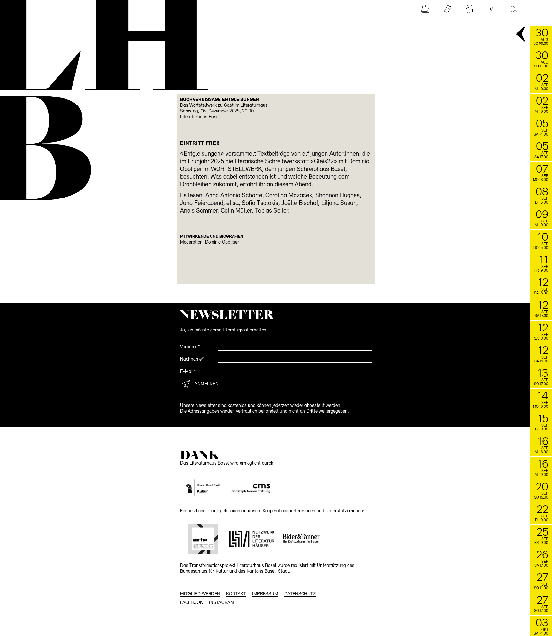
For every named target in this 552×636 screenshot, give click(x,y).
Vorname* (190, 347)
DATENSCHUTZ (300, 594)
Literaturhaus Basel (200, 117)
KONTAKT (236, 594)
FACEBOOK (191, 603)
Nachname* (192, 359)
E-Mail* (188, 371)
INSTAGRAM (221, 603)
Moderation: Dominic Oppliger (209, 242)
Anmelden (206, 384)
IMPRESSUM (265, 594)
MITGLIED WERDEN (200, 594)
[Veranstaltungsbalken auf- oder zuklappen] (521, 34)
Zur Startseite (99, 44)
